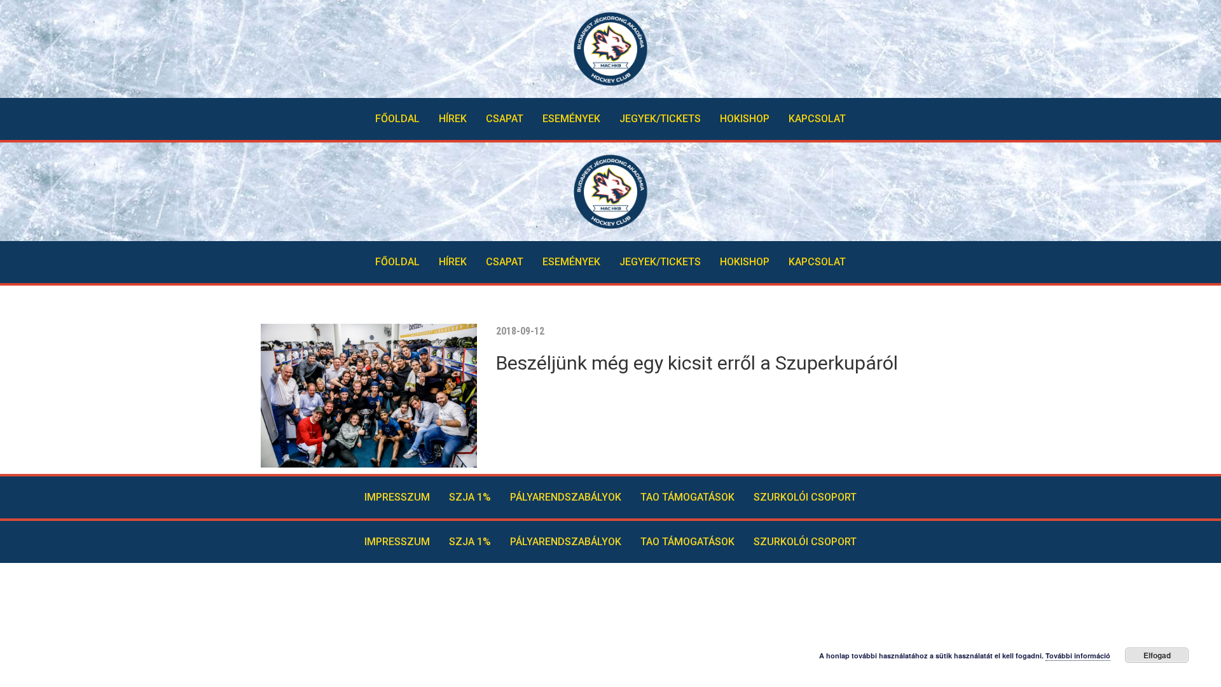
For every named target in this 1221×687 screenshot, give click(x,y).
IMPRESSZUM (397, 497)
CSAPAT (504, 119)
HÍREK (453, 119)
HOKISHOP (744, 119)
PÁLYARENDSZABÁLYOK (565, 497)
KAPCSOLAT (817, 119)
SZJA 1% (470, 497)
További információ (1077, 655)
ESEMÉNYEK (571, 119)
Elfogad (1157, 655)
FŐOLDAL (397, 119)
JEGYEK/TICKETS (660, 119)
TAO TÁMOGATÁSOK (687, 497)
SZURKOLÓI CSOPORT (805, 497)
